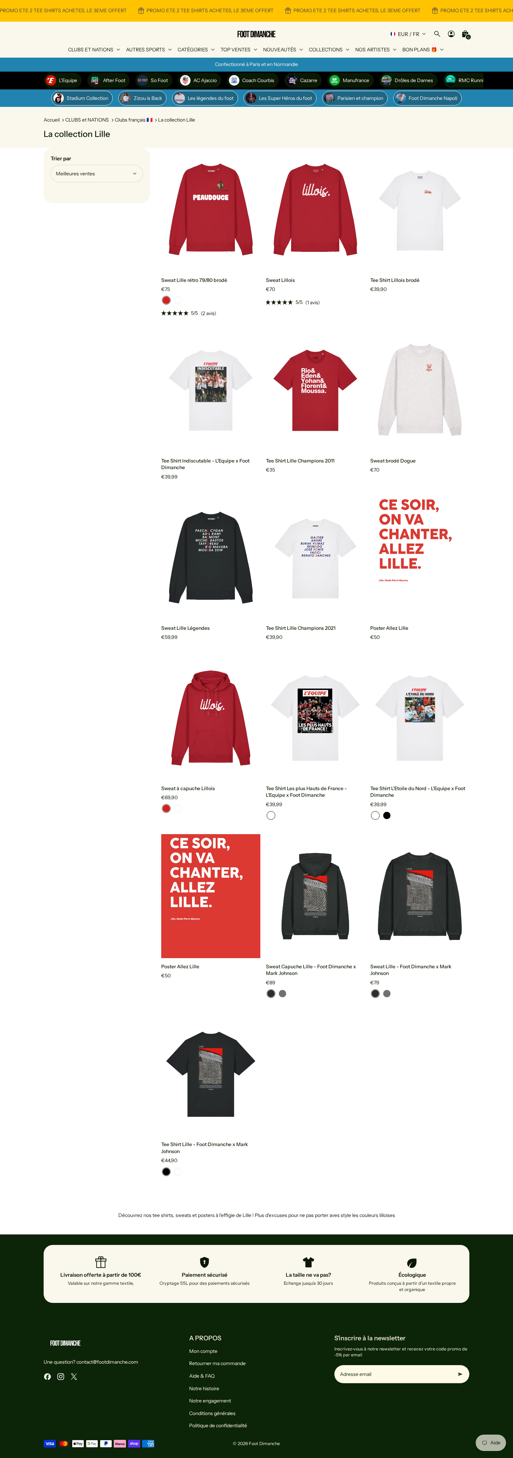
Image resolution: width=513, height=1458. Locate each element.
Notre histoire (204, 1388)
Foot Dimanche (264, 1443)
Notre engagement (210, 1401)
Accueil (52, 120)
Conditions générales (212, 1413)
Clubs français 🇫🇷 (134, 120)
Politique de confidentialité (218, 1425)
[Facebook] (47, 1376)
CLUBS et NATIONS (87, 120)
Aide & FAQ (202, 1376)
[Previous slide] (172, 210)
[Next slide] (250, 210)
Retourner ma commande (217, 1363)
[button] (166, 300)
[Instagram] (61, 1376)
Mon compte (203, 1351)
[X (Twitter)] (74, 1376)
